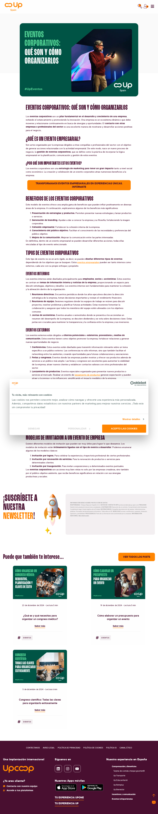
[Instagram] (67, 768)
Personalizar (77, 428)
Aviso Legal (49, 747)
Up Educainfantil (120, 780)
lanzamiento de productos (87, 374)
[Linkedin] (58, 768)
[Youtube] (77, 768)
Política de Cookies (93, 747)
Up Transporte (119, 775)
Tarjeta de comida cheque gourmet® (129, 771)
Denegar (34, 428)
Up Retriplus (118, 785)
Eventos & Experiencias (122, 798)
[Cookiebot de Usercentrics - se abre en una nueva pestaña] (132, 383)
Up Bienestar (118, 789)
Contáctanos (33, 747)
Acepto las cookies (124, 428)
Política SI (111, 747)
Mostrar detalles (131, 419)
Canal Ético (126, 747)
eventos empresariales (88, 262)
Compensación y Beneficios (124, 766)
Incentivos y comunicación (123, 794)
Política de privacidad (69, 747)
